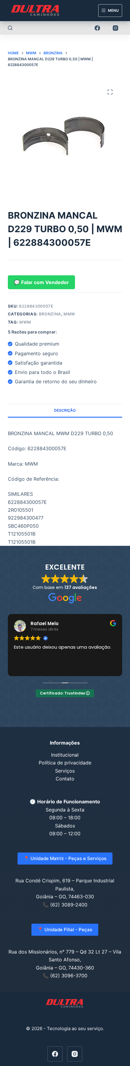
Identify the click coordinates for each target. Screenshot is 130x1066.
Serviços (65, 771)
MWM (25, 322)
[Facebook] (97, 28)
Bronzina (50, 314)
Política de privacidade (65, 763)
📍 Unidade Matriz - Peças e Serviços (65, 858)
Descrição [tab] (65, 410)
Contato (65, 779)
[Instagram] (115, 28)
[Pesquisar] (10, 28)
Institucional (65, 755)
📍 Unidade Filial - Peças (64, 929)
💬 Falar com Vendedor (41, 282)
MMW (69, 314)
